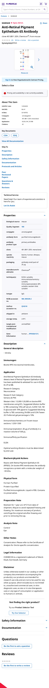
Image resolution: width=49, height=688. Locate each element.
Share (45, 23)
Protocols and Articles (12, 166)
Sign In (8, 80)
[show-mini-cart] (45, 3)
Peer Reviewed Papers (6, 174)
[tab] (6, 16)
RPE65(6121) (33, 334)
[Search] (44, 9)
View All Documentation (12, 141)
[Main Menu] (3, 3)
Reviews (5, 187)
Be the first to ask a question (17, 646)
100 (23, 227)
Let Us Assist (9, 205)
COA (6, 135)
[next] (38, 59)
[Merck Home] (11, 4)
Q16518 (24, 306)
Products (4, 16)
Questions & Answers (7, 182)
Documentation (9, 162)
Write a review (20, 40)
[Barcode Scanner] (41, 4)
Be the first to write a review (18, 666)
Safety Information (10, 158)
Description (7, 154)
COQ (15, 135)
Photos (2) (24, 73)
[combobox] (24, 9)
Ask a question (33, 40)
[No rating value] (6, 40)
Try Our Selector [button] (19, 613)
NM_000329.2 (27, 299)
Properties (6, 151)
